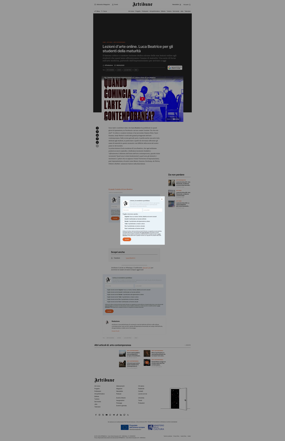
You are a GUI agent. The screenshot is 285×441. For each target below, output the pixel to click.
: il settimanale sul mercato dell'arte (135, 219)
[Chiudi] (162, 199)
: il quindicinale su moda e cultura (135, 223)
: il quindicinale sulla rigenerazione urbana (137, 221)
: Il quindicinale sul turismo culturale (135, 226)
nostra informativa (145, 232)
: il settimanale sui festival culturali (134, 228)
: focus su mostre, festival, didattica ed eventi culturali (140, 216)
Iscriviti (127, 239)
